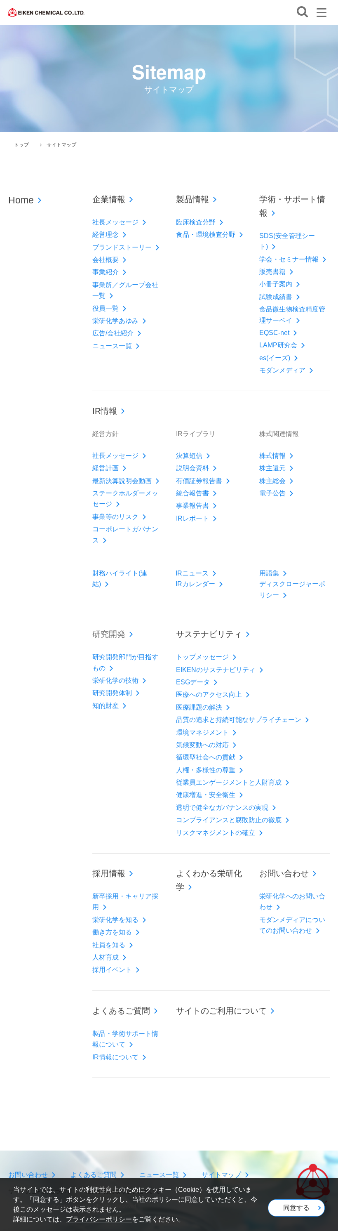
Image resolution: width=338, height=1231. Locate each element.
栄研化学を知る (115, 919)
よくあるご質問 (121, 1010)
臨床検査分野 (196, 222)
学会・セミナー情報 (289, 259)
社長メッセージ (115, 222)
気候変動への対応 (202, 744)
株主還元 (272, 468)
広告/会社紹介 (113, 333)
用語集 (269, 573)
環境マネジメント (202, 732)
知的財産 (105, 705)
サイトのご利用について (221, 1010)
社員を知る (108, 944)
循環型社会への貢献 (205, 757)
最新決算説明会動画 (122, 480)
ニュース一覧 (112, 345)
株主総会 (272, 480)
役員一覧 (105, 308)
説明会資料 (192, 468)
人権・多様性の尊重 (205, 770)
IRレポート (192, 518)
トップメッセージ (202, 656)
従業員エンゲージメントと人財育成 (229, 782)
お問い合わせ (284, 873)
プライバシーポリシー (99, 1219)
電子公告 (272, 493)
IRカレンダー (195, 583)
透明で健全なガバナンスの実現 (222, 807)
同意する (296, 1207)
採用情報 (108, 873)
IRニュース (192, 573)
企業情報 (108, 199)
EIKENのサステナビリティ (216, 669)
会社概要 (105, 259)
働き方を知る (112, 932)
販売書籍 (272, 271)
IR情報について (115, 1057)
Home (21, 200)
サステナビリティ (209, 634)
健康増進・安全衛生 (205, 794)
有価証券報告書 (199, 480)
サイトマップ (221, 1174)
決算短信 (189, 455)
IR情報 (104, 410)
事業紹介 (105, 272)
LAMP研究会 (278, 345)
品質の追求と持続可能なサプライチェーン (238, 719)
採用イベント (112, 969)
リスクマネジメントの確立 (215, 832)
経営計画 (105, 468)
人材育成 (105, 957)
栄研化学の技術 (115, 680)
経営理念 (105, 234)
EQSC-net (274, 332)
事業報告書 (192, 505)
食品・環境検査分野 (205, 234)
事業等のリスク (115, 516)
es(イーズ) (274, 357)
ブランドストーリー (122, 247)
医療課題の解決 (199, 707)
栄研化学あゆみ (115, 320)
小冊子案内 (275, 284)
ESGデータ (193, 682)
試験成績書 (275, 296)
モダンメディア (282, 370)
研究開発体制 (112, 692)
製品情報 (192, 199)
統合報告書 (192, 493)
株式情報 (272, 455)
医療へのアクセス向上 (209, 694)
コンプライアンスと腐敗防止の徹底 (229, 819)
